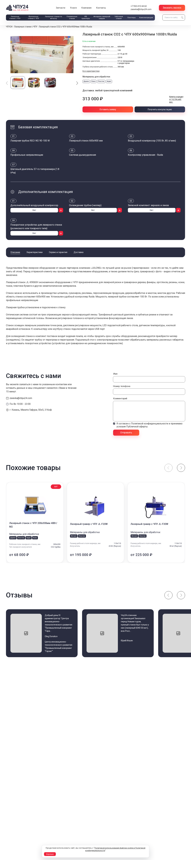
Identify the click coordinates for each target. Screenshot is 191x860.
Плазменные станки (72, 17)
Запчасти (60, 8)
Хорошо (50, 854)
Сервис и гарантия (58, 252)
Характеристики (35, 252)
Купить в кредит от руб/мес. (176, 99)
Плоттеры (131, 18)
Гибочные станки (119, 17)
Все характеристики (91, 71)
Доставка (78, 252)
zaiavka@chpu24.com (141, 9)
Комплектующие (146, 18)
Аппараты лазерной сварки (102, 17)
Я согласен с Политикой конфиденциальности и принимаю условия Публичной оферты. (149, 425)
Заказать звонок (172, 7)
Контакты (101, 8)
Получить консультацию (160, 109)
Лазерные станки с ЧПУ (14, 17)
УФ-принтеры (85, 17)
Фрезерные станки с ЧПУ (33, 17)
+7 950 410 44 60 (139, 6)
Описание (15, 252)
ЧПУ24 (9, 26)
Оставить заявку (108, 109)
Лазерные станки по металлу (53, 17)
